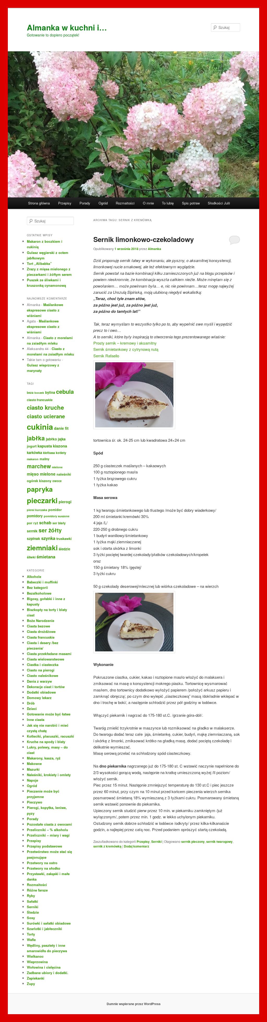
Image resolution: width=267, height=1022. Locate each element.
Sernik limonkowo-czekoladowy (143, 239)
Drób (31, 703)
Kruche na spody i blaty (46, 741)
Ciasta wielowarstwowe (45, 659)
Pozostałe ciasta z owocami (49, 824)
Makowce (34, 763)
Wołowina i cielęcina (43, 967)
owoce (57, 481)
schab (45, 522)
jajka (61, 439)
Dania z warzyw (39, 681)
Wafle (31, 939)
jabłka (36, 438)
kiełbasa (49, 453)
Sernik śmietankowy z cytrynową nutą (125, 349)
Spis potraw (191, 203)
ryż (35, 523)
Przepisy (64, 203)
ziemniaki (42, 547)
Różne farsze (37, 890)
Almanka (154, 248)
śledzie (64, 548)
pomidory (35, 515)
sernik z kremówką (107, 846)
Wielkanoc (35, 956)
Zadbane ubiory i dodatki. (47, 972)
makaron (33, 459)
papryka (40, 489)
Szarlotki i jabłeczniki (44, 928)
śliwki (31, 557)
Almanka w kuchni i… (67, 27)
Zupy (31, 983)
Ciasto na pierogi (40, 670)
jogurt (32, 446)
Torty (31, 934)
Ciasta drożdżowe (41, 631)
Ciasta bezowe (38, 626)
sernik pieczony (193, 841)
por (29, 523)
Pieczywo (34, 802)
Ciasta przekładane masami (49, 653)
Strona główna (39, 203)
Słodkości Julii (219, 203)
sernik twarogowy (219, 841)
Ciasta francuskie (40, 637)
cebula (65, 391)
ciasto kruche (45, 407)
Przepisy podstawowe (44, 846)
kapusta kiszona (52, 446)
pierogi (65, 501)
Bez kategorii (37, 587)
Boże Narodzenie (40, 620)
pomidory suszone (56, 516)
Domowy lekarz (39, 697)
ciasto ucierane (46, 416)
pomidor (55, 509)
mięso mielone (41, 474)
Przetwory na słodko (43, 868)
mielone (57, 467)
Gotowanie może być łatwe (48, 714)
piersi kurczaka (37, 510)
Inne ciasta (35, 719)
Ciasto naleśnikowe (42, 675)
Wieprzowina (37, 961)
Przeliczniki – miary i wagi (48, 835)
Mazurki (33, 769)
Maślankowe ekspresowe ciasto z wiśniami (45, 310)
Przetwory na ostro (42, 862)
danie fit (61, 428)
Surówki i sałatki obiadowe (49, 923)
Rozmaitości (125, 203)
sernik (32, 530)
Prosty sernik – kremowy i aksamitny (125, 343)
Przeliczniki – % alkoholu (47, 829)
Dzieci (32, 708)
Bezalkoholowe (39, 593)
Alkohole (34, 576)
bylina (50, 392)
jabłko (51, 439)
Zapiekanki (35, 978)
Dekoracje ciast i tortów (46, 686)
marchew (39, 466)
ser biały (59, 523)
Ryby (31, 895)
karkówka (34, 452)
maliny (45, 459)
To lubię (168, 203)
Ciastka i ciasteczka (42, 664)
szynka (48, 538)
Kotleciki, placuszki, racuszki (50, 736)
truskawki (64, 538)
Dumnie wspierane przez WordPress (134, 1003)
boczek (39, 393)
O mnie (148, 203)
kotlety (61, 452)
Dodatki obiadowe (41, 692)
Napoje (32, 780)
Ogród (103, 203)
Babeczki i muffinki (42, 581)
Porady (85, 203)
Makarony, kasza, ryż (43, 758)
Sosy (31, 917)
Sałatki (32, 901)
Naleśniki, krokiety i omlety (49, 774)
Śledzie (33, 912)
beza (30, 392)
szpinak (33, 538)
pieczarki (42, 500)
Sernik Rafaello (106, 355)
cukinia (40, 426)
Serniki (156, 841)
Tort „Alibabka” (39, 263)
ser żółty (50, 530)
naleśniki (64, 474)
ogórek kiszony (39, 480)
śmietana (46, 556)
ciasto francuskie (40, 399)
